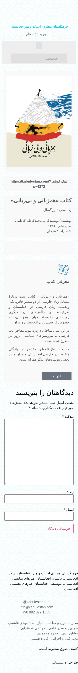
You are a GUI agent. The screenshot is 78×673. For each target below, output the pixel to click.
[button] (39, 45)
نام (70, 492)
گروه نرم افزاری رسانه (33, 662)
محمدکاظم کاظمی (28, 220)
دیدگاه (68, 416)
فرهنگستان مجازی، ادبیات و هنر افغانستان (39, 26)
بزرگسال (49, 210)
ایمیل (68, 509)
